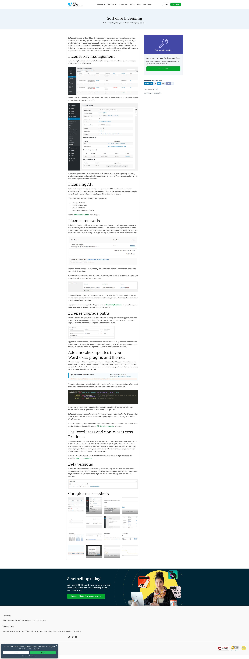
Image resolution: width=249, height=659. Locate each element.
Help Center (147, 4)
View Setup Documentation (152, 93)
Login (166, 4)
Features (100, 4)
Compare (122, 4)
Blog (139, 4)
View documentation (84, 458)
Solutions (111, 4)
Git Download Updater (105, 426)
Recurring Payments (114, 305)
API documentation (81, 215)
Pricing (132, 4)
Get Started (175, 4)
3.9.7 (156, 89)
